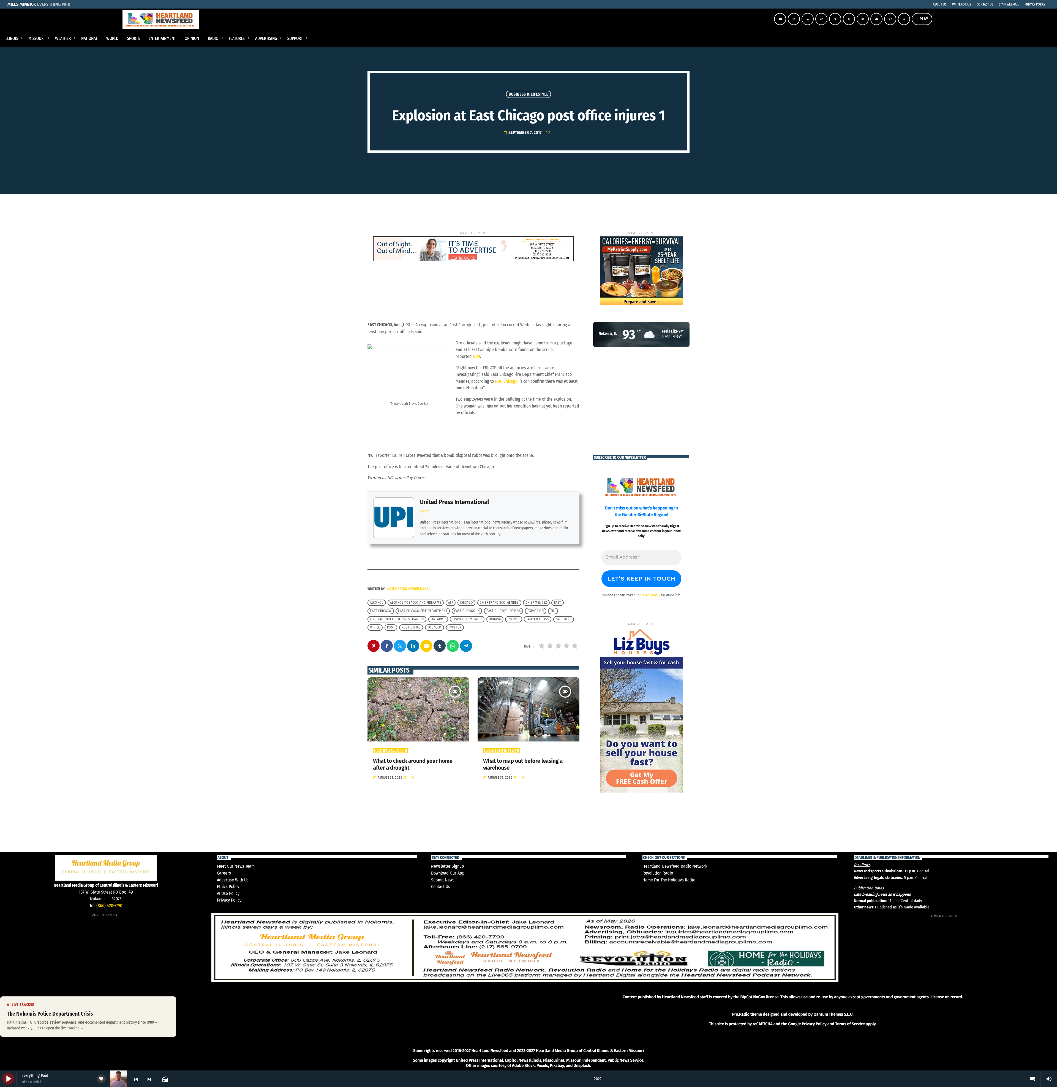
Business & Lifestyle (529, 94)
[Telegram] (835, 19)
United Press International (454, 502)
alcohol (376, 603)
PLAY (922, 19)
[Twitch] (794, 19)
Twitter (454, 627)
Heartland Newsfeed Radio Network (674, 866)
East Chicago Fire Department (422, 611)
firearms (438, 619)
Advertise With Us (233, 880)
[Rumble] (849, 19)
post (391, 627)
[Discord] (876, 19)
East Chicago (380, 611)
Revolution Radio (657, 873)
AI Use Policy (228, 893)
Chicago (466, 603)
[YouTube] (780, 19)
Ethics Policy (228, 886)
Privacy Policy (229, 900)
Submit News (442, 880)
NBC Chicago (506, 381)
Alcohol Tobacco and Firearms (415, 603)
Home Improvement (390, 750)
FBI (553, 611)
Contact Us (440, 886)
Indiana (495, 619)
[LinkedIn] (863, 19)
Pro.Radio (740, 1014)
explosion (535, 611)
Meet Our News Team (236, 866)
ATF (450, 603)
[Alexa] (890, 19)
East (557, 603)
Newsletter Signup (447, 866)
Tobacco (434, 627)
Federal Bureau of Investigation (397, 619)
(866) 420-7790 (109, 905)
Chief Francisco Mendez (499, 603)
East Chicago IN (467, 611)
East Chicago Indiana (503, 611)
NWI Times (563, 619)
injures (513, 619)
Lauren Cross (538, 619)
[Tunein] (808, 19)
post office (411, 627)
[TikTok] (821, 19)
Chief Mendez (536, 603)
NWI (476, 356)
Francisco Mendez (467, 619)
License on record (946, 996)
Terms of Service (850, 1023)
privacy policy (649, 595)
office (375, 627)
